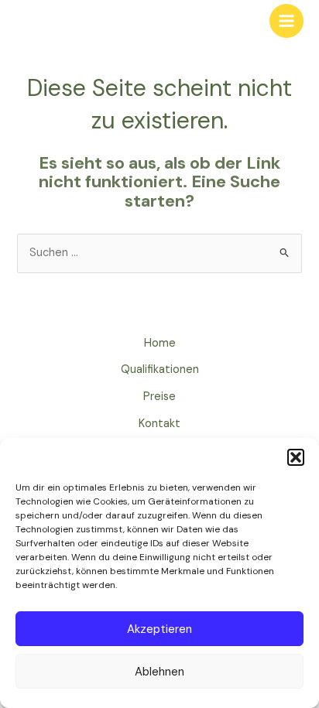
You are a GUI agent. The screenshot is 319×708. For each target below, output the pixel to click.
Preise (159, 396)
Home (160, 343)
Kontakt (159, 423)
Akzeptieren (159, 629)
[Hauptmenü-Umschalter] (286, 21)
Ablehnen (159, 671)
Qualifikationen (160, 369)
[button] (296, 457)
